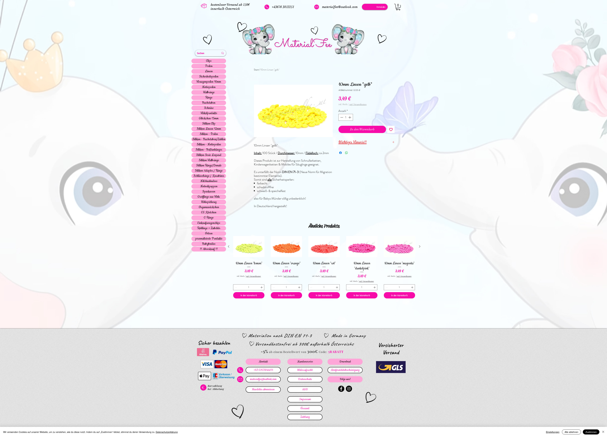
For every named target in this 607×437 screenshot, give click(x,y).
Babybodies (208, 244)
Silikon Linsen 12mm (209, 129)
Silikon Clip (208, 124)
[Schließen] (603, 431)
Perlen (208, 66)
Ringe (208, 98)
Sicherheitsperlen (208, 77)
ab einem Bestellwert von (287, 352)
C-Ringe (209, 218)
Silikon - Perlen (209, 134)
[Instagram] (349, 389)
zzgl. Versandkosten (358, 104)
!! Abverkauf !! (209, 249)
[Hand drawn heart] (208, 40)
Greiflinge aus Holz (209, 197)
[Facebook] (341, 389)
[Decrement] (341, 117)
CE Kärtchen (208, 212)
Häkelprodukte (209, 113)
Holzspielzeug (209, 202)
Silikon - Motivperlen (209, 145)
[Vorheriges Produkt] (228, 246)
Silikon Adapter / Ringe (209, 171)
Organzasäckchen (209, 207)
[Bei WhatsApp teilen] (346, 153)
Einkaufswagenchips (208, 223)
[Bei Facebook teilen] (340, 153)
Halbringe (209, 92)
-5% (264, 351)
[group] (324, 267)
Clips (209, 61)
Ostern (208, 233)
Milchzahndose (208, 181)
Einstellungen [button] (552, 432)
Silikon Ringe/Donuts (208, 166)
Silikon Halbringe (209, 160)
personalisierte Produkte (208, 239)
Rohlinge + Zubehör (208, 228)
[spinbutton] (346, 117)
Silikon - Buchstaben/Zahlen (208, 139)
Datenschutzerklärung (167, 432)
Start (256, 69)
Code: (323, 352)
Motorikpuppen (208, 186)
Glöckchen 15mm (208, 118)
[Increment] (350, 117)
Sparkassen (208, 192)
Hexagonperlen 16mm (208, 82)
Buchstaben (208, 103)
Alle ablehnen (571, 432)
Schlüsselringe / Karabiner (208, 176)
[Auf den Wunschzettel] (391, 129)
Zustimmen (591, 432)
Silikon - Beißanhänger (209, 150)
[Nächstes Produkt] (420, 246)
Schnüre (209, 108)
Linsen (209, 71)
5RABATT (336, 351)
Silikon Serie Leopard (208, 155)
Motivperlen (208, 87)
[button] (398, 7)
